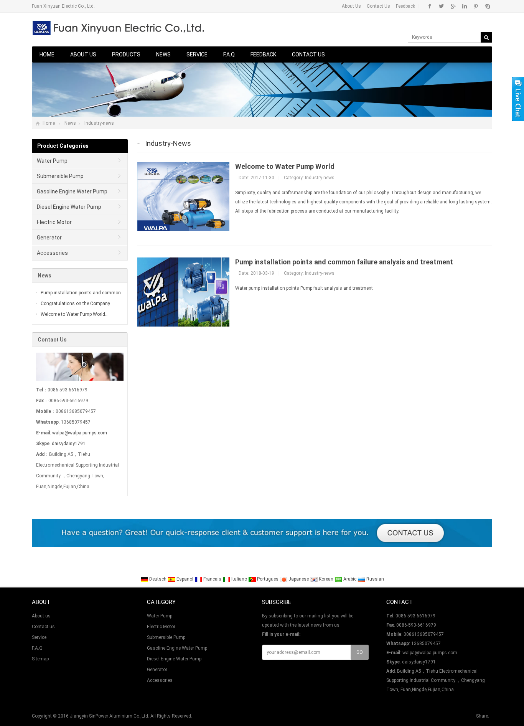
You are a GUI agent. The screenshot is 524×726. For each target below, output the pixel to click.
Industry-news (99, 123)
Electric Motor (54, 222)
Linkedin (464, 6)
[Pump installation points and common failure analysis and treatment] (183, 325)
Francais (212, 579)
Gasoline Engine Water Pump (72, 191)
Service (197, 54)
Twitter (441, 6)
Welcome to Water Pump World (285, 166)
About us (83, 54)
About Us (351, 6)
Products (126, 54)
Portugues (268, 579)
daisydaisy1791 (69, 443)
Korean (326, 579)
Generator (49, 237)
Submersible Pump (60, 176)
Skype (487, 6)
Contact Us (378, 6)
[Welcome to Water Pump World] (183, 229)
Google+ (453, 6)
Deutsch (158, 579)
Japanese (298, 579)
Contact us (308, 54)
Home (47, 54)
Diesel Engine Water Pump (69, 207)
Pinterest (476, 6)
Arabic (350, 579)
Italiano (239, 579)
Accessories (52, 253)
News (163, 54)
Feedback (405, 6)
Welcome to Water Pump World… (75, 314)
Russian (374, 579)
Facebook (430, 6)
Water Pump (52, 161)
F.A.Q (229, 54)
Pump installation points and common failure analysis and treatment (344, 262)
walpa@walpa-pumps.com (79, 433)
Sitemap (40, 659)
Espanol (184, 579)
